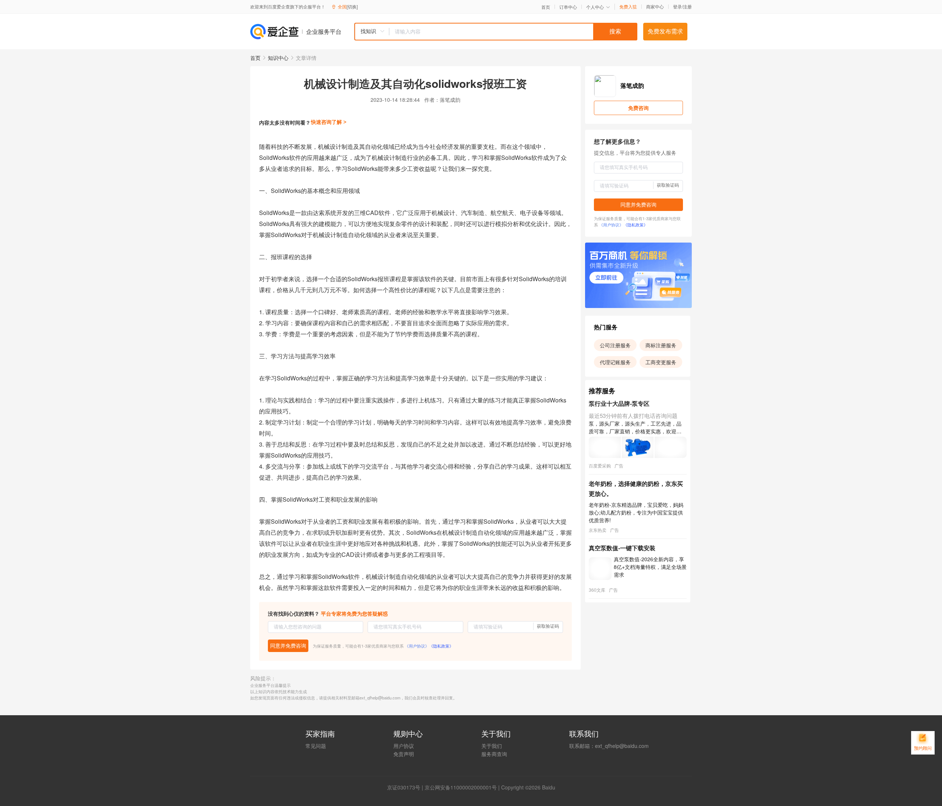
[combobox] (495, 31)
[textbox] (513, 31)
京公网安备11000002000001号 (461, 787)
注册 (687, 6)
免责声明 (403, 753)
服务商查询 (494, 753)
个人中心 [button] (595, 7)
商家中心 (655, 6)
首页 (545, 7)
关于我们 (491, 745)
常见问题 (315, 745)
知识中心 (278, 57)
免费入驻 (628, 6)
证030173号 (406, 787)
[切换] (352, 6)
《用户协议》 (417, 646)
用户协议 (403, 745)
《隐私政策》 (441, 646)
